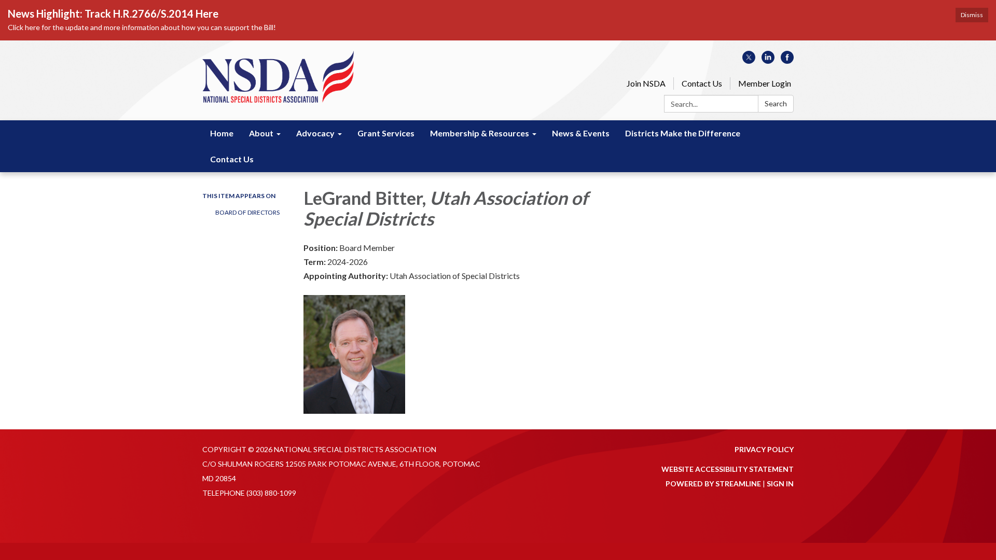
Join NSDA (646, 83)
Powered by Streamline (713, 483)
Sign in (780, 483)
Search (776, 103)
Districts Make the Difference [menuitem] (682, 133)
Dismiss (972, 15)
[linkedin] (768, 60)
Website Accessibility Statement (727, 469)
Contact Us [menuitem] (232, 159)
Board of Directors (247, 212)
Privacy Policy (764, 449)
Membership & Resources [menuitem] (479, 133)
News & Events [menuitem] (581, 133)
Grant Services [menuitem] (385, 133)
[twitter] (748, 60)
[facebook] (787, 60)
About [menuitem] (261, 133)
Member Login (764, 83)
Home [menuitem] (221, 133)
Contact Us (702, 83)
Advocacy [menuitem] (315, 133)
